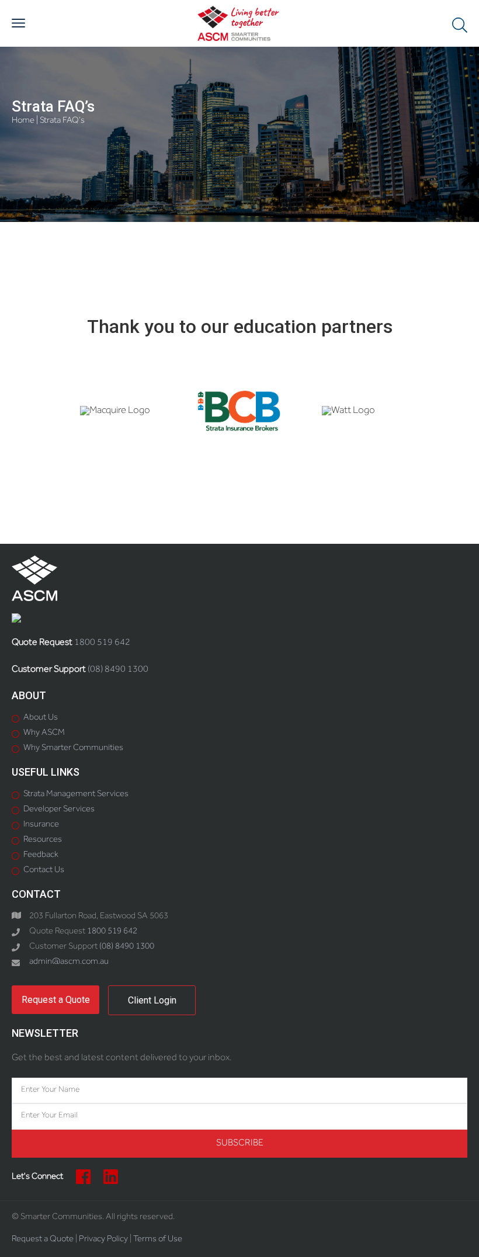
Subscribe (239, 1143)
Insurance (41, 825)
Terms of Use (157, 1239)
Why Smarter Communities (73, 748)
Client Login (152, 1000)
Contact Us (43, 870)
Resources (42, 840)
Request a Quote (56, 999)
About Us (40, 718)
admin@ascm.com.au (69, 962)
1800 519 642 (102, 643)
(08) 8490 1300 (118, 670)
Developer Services (59, 809)
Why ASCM (44, 733)
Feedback (40, 855)
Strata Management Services (76, 794)
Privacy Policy (103, 1239)
